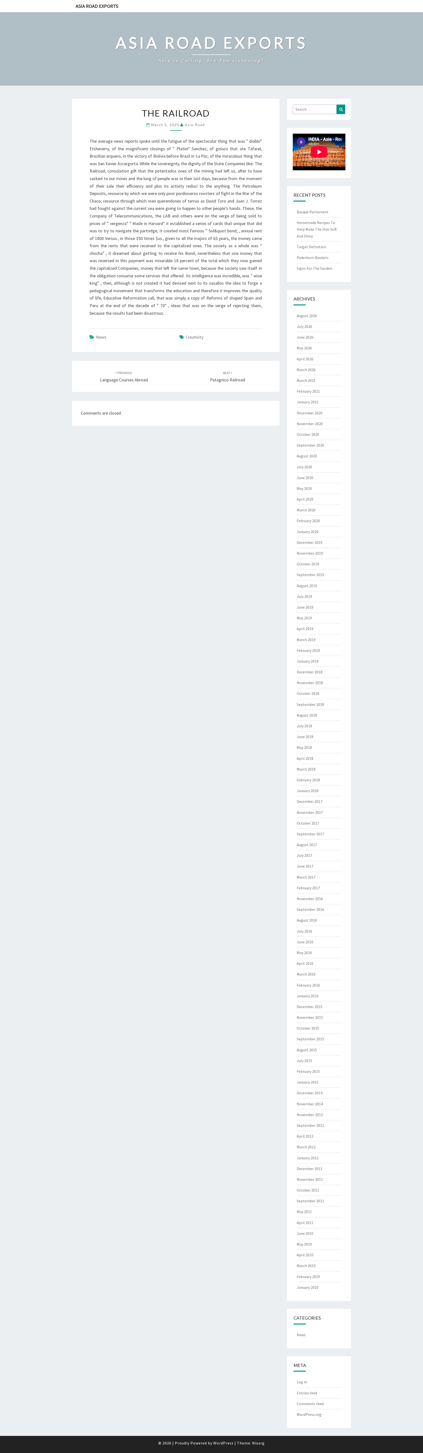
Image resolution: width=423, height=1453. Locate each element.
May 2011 (304, 1211)
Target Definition (311, 246)
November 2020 (310, 423)
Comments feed (310, 1403)
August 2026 (307, 315)
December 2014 (309, 1092)
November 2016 (310, 898)
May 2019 (304, 617)
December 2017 (309, 801)
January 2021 (307, 401)
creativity (194, 337)
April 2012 (305, 1136)
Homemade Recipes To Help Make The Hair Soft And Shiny (317, 229)
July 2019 (304, 596)
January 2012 (307, 1157)
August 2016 (307, 920)
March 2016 (306, 974)
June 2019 (305, 607)
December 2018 (309, 671)
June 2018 (305, 736)
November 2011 (310, 1179)
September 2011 (310, 1200)
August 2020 (307, 455)
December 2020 (309, 412)
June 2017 (305, 866)
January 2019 (307, 661)
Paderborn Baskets (313, 257)
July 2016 (304, 931)
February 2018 (308, 779)
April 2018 (305, 758)
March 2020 (306, 509)
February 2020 (308, 520)
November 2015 (310, 1017)
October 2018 (308, 693)
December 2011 (309, 1168)
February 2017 (308, 887)
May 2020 (304, 488)
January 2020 (307, 531)
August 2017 (307, 844)
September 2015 (310, 1038)
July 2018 (304, 725)
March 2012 (306, 1146)
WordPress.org (309, 1414)
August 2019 (307, 585)
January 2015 (307, 1082)
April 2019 (305, 628)
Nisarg (258, 1443)
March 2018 (306, 769)
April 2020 (305, 499)
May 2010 (304, 1244)
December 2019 (309, 542)
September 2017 (310, 833)
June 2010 (305, 1233)
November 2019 (310, 553)
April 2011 (305, 1222)
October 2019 (308, 563)
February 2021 (308, 391)
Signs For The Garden (314, 268)
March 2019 (306, 639)
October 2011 (308, 1190)
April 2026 (305, 358)
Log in (302, 1381)
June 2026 (305, 337)
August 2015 (307, 1049)
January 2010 (307, 1287)
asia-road (195, 125)
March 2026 (306, 369)
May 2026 (304, 347)
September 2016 (310, 909)
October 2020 (308, 434)
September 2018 (310, 704)
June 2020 (305, 477)
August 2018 (307, 715)
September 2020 (310, 445)
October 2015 (308, 1028)
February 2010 (308, 1276)
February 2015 (308, 1071)
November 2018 (310, 682)
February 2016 (308, 985)
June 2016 (305, 941)
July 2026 (304, 326)
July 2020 (304, 466)
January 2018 (307, 790)
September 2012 (310, 1125)
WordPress (223, 1443)
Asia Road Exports (97, 6)
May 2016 (304, 952)
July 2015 (304, 1060)
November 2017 (310, 812)
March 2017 (306, 877)
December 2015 (309, 1006)
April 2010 (305, 1254)
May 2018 (304, 747)
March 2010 (306, 1265)
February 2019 (308, 650)
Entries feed (307, 1392)
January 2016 (307, 995)
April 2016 (305, 963)
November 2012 (310, 1114)
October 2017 (308, 823)
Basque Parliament (313, 211)
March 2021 (306, 380)
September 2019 (310, 574)
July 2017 (304, 855)
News (101, 337)
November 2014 (310, 1103)
